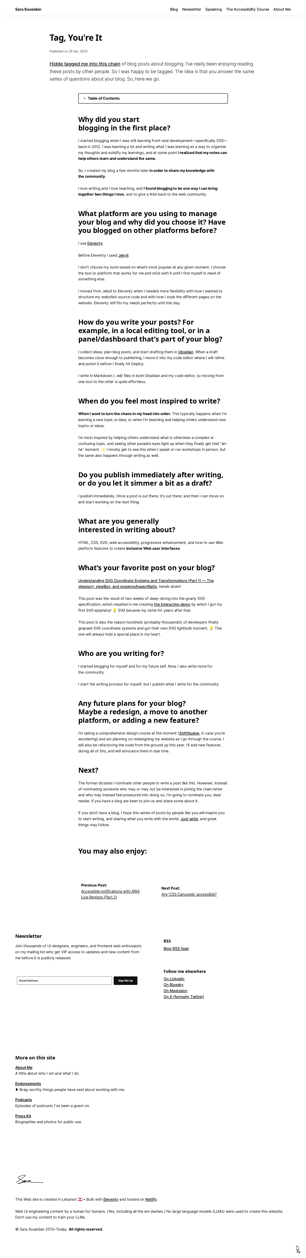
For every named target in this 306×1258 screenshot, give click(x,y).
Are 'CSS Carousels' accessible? (189, 894)
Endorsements (28, 1083)
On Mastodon (176, 990)
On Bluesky (173, 984)
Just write (189, 819)
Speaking (213, 9)
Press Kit (23, 1116)
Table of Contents (104, 98)
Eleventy (94, 243)
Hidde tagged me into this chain (85, 64)
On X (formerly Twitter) (184, 996)
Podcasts (23, 1099)
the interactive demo (172, 604)
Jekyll (123, 255)
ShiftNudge (189, 733)
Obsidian (185, 352)
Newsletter (191, 9)
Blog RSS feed (176, 948)
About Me (282, 9)
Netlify (151, 1199)
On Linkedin (174, 979)
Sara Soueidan (28, 9)
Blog (174, 9)
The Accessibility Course (247, 9)
